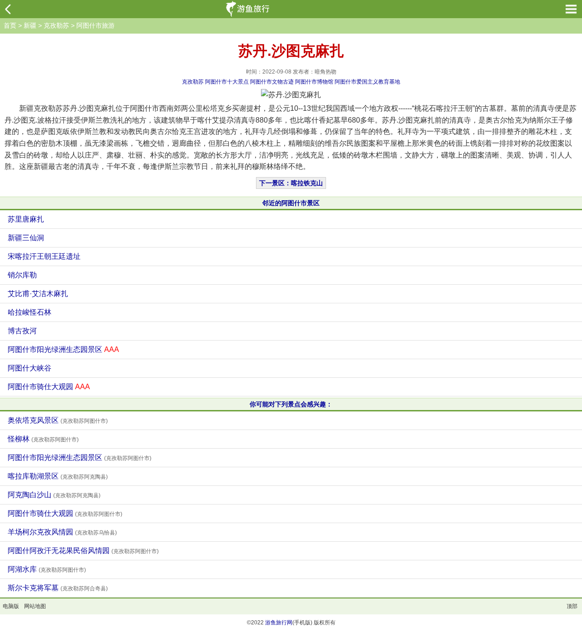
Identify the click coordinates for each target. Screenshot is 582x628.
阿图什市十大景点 (227, 82)
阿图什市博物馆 (314, 82)
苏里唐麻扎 (26, 219)
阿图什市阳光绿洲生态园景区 (63, 349)
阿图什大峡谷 (29, 368)
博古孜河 (22, 331)
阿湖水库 (47, 569)
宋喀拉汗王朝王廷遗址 (44, 256)
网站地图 (35, 606)
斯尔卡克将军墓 (58, 588)
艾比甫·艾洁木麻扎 (38, 293)
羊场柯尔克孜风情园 (62, 532)
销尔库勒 (22, 275)
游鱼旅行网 (278, 622)
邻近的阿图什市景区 (291, 203)
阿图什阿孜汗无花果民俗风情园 (83, 550)
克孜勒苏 (56, 25)
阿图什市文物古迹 (272, 82)
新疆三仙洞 (26, 238)
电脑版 (11, 606)
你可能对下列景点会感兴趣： (291, 404)
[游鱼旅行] (249, 9)
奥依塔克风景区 (58, 420)
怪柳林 (43, 439)
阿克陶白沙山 (54, 495)
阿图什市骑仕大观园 (49, 387)
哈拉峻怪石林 (29, 312)
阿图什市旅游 (95, 25)
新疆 (30, 25)
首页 (10, 25)
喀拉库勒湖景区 (58, 476)
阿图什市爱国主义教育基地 (367, 82)
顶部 (572, 606)
